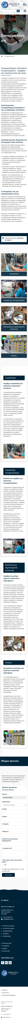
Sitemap (4, 990)
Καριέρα (4, 948)
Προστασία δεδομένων (9, 995)
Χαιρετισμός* (6, 801)
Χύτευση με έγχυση (8, 926)
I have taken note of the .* (12, 861)
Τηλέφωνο (5, 831)
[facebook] (2, 962)
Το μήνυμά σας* (7, 848)
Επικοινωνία (6, 951)
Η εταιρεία (5, 824)
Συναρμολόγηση (9, 56)
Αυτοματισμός (6, 936)
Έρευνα (4, 794)
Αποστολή (8, 875)
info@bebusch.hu (8, 919)
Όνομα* (4, 809)
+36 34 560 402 (8, 917)
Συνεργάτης (5, 946)
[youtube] (10, 962)
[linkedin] (6, 962)
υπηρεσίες (5, 933)
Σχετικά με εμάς (6, 943)
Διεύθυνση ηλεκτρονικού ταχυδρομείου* (10, 840)
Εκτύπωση (5, 992)
